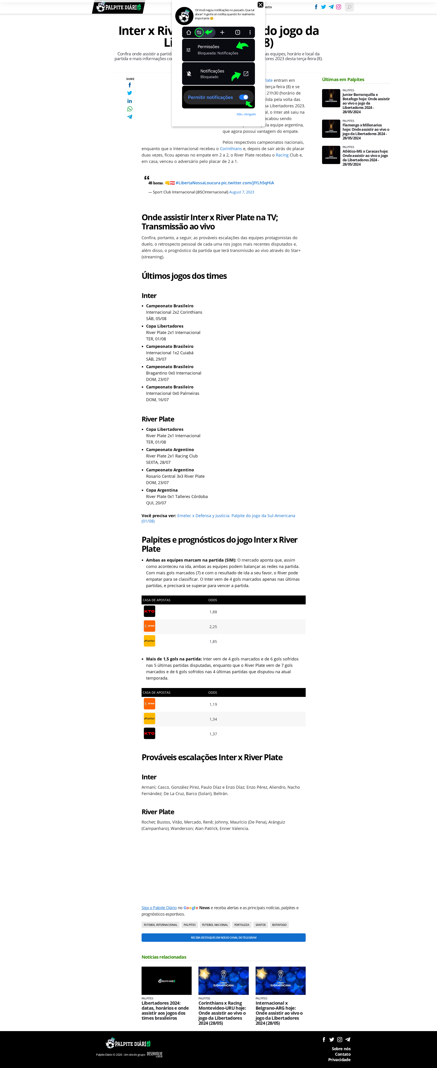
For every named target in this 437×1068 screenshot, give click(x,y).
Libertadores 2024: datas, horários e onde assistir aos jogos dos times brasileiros (165, 1011)
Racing (282, 155)
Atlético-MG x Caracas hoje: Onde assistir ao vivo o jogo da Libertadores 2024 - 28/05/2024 (365, 158)
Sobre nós (341, 1048)
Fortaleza (241, 925)
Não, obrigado (246, 114)
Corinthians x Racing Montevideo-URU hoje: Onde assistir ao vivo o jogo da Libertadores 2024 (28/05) (222, 1013)
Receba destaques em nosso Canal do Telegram (223, 938)
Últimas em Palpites (343, 79)
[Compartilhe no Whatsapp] (129, 109)
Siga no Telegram (348, 1039)
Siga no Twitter (332, 1039)
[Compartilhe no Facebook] (129, 85)
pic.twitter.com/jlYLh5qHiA (247, 182)
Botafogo (279, 925)
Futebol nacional (215, 925)
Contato (343, 1054)
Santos (261, 925)
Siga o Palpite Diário (159, 907)
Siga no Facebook (324, 1039)
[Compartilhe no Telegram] (129, 117)
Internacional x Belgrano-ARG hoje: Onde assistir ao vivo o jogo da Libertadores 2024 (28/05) (279, 1013)
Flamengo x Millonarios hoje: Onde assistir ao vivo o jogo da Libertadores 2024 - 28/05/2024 (366, 131)
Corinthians (231, 148)
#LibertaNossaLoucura (198, 182)
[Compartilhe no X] (129, 93)
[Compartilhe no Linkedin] (129, 101)
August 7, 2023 (241, 192)
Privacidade (339, 1059)
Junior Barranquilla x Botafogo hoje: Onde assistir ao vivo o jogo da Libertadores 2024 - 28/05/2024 (366, 103)
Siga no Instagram (340, 1039)
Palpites (190, 925)
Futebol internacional (161, 925)
